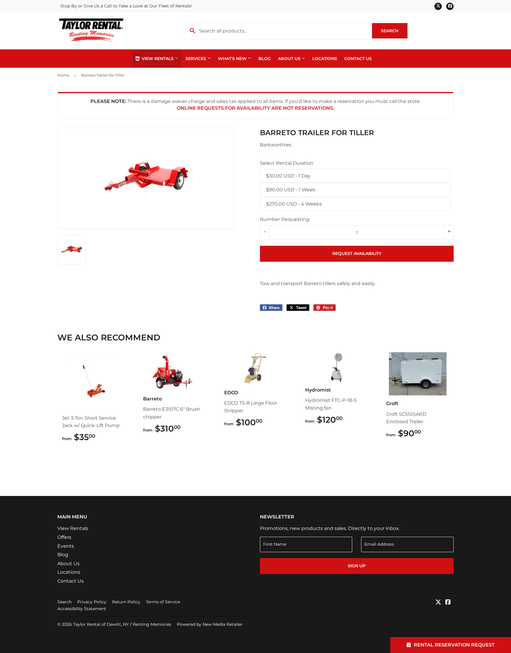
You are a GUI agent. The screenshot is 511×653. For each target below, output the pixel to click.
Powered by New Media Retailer (209, 624)
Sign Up (357, 565)
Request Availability (356, 253)
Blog (264, 58)
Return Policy (126, 601)
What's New (233, 58)
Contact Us (358, 58)
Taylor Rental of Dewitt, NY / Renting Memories (122, 624)
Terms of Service (163, 601)
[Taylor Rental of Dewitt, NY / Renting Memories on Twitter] (438, 602)
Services (196, 58)
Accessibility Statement (81, 608)
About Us (290, 58)
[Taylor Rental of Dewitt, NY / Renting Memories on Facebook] (448, 602)
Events (65, 546)
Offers (64, 537)
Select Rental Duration (286, 163)
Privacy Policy (91, 601)
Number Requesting (284, 219)
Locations (324, 58)
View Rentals (157, 58)
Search (394, 30)
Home (63, 75)
